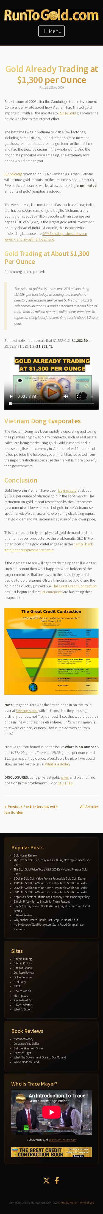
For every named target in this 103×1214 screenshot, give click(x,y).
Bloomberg (13, 173)
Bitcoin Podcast (23, 963)
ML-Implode (21, 996)
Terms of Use (86, 1202)
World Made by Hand (26, 1062)
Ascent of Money (23, 1039)
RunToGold (67, 113)
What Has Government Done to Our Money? (40, 1057)
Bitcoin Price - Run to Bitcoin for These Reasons (42, 901)
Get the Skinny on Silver (28, 1048)
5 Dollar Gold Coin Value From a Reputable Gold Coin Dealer (50, 878)
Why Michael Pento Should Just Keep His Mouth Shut (46, 920)
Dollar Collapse (23, 977)
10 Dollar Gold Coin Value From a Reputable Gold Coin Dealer (50, 883)
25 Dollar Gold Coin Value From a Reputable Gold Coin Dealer (50, 888)
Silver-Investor (23, 1005)
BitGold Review (23, 915)
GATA (17, 986)
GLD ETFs (65, 783)
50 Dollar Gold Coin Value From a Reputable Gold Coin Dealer (50, 892)
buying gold (67, 490)
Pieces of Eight (22, 1053)
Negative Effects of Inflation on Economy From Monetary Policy (52, 897)
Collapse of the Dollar (26, 1044)
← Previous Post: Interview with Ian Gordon (31, 809)
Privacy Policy (68, 1202)
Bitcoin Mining (23, 959)
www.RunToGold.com (62, 1140)
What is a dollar (57, 764)
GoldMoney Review (25, 855)
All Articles (89, 806)
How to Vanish (22, 991)
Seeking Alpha (27, 710)
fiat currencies (51, 591)
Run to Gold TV (23, 1000)
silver (65, 777)
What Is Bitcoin (23, 1009)
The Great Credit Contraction (74, 586)
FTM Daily (20, 982)
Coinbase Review (24, 972)
